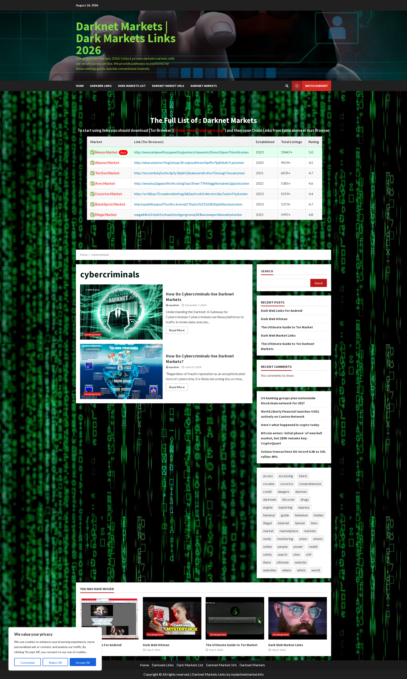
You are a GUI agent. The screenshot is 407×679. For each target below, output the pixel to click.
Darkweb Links (101, 86)
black (303, 476)
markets (310, 531)
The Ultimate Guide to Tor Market (287, 327)
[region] (55, 649)
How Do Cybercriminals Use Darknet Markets (121, 312)
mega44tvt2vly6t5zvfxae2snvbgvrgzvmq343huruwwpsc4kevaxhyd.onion (188, 214)
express (303, 507)
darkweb (269, 499)
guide (285, 515)
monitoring (285, 539)
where (286, 570)
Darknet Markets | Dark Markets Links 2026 (126, 38)
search (282, 554)
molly (267, 539)
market (268, 531)
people (283, 546)
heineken (301, 515)
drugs (305, 499)
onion (303, 539)
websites (269, 570)
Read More (177, 330)
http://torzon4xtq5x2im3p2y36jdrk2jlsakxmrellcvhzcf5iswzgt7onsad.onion (189, 173)
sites (296, 554)
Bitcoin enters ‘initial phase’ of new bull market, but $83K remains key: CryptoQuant (291, 438)
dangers (283, 491)
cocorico (286, 484)
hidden (318, 515)
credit (267, 491)
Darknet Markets (204, 86)
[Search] (287, 86)
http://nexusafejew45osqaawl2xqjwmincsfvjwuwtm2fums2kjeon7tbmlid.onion (191, 152)
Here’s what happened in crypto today (290, 425)
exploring (285, 507)
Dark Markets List (132, 86)
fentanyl (269, 515)
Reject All (55, 662)
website (300, 562)
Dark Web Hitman (274, 319)
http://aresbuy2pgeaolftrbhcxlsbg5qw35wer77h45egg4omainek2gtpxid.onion (191, 183)
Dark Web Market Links (278, 335)
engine (268, 507)
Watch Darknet (316, 86)
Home (80, 86)
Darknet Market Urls (168, 86)
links (314, 523)
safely (267, 554)
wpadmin (174, 305)
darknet (301, 491)
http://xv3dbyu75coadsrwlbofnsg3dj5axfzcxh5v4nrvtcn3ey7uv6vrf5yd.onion (191, 194)
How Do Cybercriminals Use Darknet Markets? (121, 371)
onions (318, 539)
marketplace (289, 531)
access (268, 476)
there (267, 562)
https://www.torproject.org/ (200, 130)
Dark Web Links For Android (281, 310)
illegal (267, 523)
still (308, 554)
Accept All (83, 662)
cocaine (268, 484)
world (315, 570)
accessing (286, 476)
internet (283, 523)
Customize (28, 662)
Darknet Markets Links (209, 674)
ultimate (283, 562)
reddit (313, 546)
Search (267, 271)
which (301, 570)
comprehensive (310, 484)
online (267, 546)
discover (288, 499)
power (298, 546)
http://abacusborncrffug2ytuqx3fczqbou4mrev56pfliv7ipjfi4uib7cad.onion (189, 162)
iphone (300, 523)
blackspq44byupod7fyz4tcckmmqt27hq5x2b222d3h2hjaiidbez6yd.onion (188, 204)
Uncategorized (92, 334)
